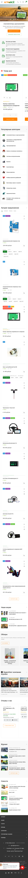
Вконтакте (5, 856)
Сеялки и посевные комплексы (14, 151)
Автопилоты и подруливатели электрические (14, 140)
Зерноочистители (10, 193)
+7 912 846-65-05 (10, 842)
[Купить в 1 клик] (10, 97)
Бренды (3, 827)
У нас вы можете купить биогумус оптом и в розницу (17, 787)
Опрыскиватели (10, 172)
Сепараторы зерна (11, 188)
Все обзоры (5, 643)
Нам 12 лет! (11, 792)
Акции (2, 820)
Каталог (3, 816)
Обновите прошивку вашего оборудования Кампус (16, 799)
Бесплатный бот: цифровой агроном (18, 625)
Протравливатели (11, 145)
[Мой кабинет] (23, 2)
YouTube (12, 856)
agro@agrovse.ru (15, 845)
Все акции (26, 607)
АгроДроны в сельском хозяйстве (17, 749)
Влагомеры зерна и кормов (13, 182)
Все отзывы (26, 700)
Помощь (3, 837)
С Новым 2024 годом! (14, 804)
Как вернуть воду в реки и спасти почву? (17, 756)
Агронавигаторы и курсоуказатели (15, 135)
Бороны (8, 161)
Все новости (26, 781)
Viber (15, 856)
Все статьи (26, 744)
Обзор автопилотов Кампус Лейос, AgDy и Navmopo (17, 762)
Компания (3, 830)
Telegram (8, 856)
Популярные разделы (6, 834)
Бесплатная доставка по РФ (15, 619)
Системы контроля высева (13, 156)
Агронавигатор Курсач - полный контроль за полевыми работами (17, 768)
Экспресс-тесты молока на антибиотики (13, 198)
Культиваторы (10, 167)
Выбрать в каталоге (14, 32)
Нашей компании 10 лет (15, 810)
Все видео (26, 672)
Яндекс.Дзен (22, 856)
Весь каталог (26, 129)
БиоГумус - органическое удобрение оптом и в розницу (10, 662)
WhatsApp (19, 856)
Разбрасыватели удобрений (13, 177)
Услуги (3, 823)
